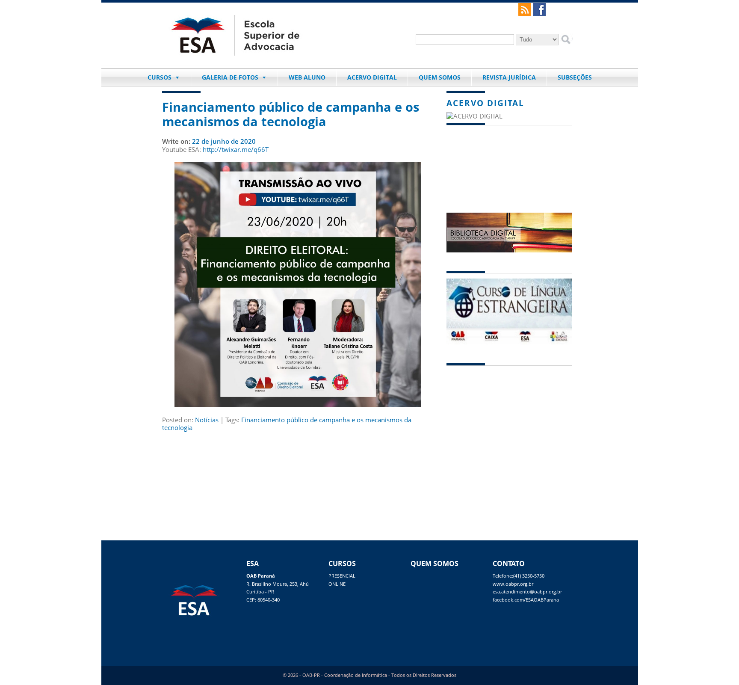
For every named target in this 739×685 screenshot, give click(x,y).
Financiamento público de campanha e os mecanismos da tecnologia (290, 114)
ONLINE (337, 584)
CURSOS (159, 77)
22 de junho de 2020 (224, 141)
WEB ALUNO (307, 77)
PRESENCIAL (341, 576)
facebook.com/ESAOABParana (526, 600)
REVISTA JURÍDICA (509, 77)
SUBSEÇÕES (575, 77)
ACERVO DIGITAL (372, 77)
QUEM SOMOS (440, 77)
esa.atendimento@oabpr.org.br (527, 592)
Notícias (207, 419)
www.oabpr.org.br (513, 584)
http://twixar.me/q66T (236, 149)
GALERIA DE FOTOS (230, 77)
